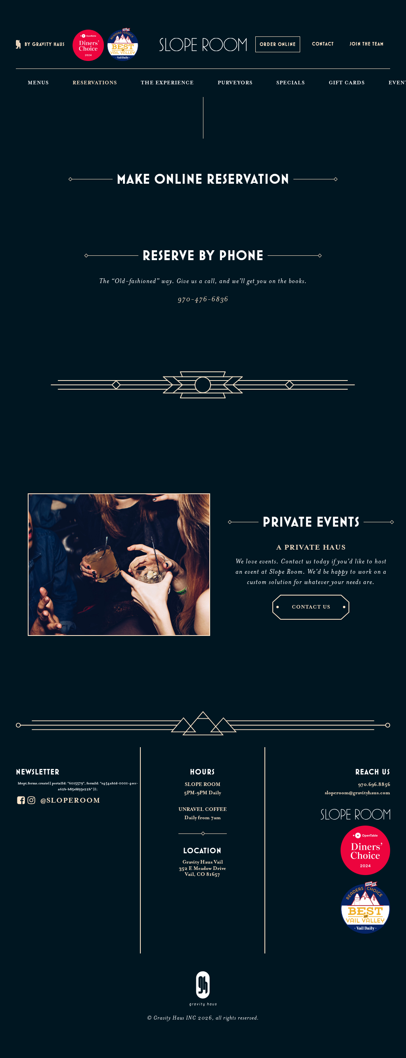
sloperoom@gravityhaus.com (357, 793)
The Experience (167, 83)
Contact (323, 44)
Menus (38, 83)
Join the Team (367, 44)
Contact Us (311, 607)
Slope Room (203, 44)
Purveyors (235, 83)
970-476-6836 (203, 299)
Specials (290, 83)
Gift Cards (347, 83)
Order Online (278, 44)
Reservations (95, 83)
